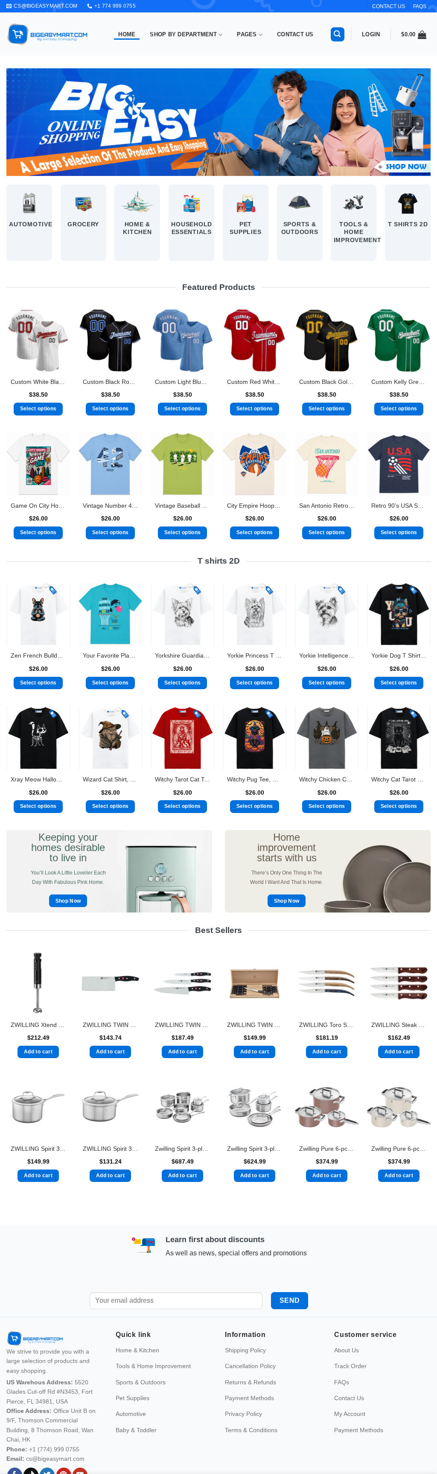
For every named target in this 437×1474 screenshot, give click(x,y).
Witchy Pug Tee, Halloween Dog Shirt (254, 779)
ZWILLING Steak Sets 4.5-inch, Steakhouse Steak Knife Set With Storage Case (398, 1024)
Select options (38, 408)
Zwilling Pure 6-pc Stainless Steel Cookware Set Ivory (398, 1148)
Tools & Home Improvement (153, 1384)
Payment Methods (249, 1416)
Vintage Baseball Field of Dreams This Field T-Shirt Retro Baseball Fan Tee (182, 505)
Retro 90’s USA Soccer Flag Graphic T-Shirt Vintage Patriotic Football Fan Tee (398, 505)
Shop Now (68, 901)
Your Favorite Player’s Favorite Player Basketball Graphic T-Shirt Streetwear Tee (110, 655)
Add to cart (38, 1051)
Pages (246, 34)
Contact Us (295, 34)
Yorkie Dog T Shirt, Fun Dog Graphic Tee (398, 655)
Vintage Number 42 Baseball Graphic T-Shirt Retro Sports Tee (110, 505)
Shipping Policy (245, 1368)
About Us (346, 1368)
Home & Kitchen (137, 1368)
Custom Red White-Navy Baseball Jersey (254, 381)
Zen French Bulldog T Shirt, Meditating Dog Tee (38, 655)
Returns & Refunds (250, 1400)
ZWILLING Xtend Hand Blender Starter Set (38, 1024)
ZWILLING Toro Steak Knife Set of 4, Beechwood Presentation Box (326, 1024)
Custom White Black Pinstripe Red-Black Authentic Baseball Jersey (38, 381)
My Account (349, 1432)
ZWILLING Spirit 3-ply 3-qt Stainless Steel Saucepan (110, 1148)
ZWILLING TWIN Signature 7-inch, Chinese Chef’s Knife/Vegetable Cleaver (110, 1024)
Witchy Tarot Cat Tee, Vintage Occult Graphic (182, 779)
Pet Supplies (132, 1416)
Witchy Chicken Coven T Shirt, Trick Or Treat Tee (326, 779)
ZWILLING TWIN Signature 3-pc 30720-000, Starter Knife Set (182, 1024)
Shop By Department (183, 34)
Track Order (350, 1384)
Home (126, 34)
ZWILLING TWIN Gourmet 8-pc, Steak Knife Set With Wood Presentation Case (254, 1024)
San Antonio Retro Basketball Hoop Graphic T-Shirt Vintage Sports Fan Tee (326, 505)
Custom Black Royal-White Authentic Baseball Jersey (110, 381)
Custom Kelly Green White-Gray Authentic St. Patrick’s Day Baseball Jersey (398, 381)
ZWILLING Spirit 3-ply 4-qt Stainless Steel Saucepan (38, 1148)
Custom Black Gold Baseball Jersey (326, 381)
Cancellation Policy (250, 1384)
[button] (337, 34)
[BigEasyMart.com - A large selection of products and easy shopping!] (47, 34)
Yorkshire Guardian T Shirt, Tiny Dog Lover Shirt (182, 655)
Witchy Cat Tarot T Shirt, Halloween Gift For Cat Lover (398, 779)
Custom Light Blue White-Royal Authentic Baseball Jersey (182, 381)
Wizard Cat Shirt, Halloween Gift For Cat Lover (110, 779)
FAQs (419, 6)
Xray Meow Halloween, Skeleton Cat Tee (38, 779)
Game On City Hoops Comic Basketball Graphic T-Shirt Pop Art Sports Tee (38, 505)
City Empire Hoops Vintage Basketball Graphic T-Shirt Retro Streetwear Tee (254, 505)
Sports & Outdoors (141, 1400)
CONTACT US (388, 6)
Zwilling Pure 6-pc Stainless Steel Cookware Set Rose (326, 1148)
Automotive (131, 1432)
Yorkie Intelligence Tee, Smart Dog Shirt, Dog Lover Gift (326, 655)
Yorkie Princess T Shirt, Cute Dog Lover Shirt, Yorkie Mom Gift (254, 655)
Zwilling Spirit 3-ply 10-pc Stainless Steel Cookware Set (254, 1148)
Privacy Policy (243, 1432)
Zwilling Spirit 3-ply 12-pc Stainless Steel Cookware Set (182, 1148)
